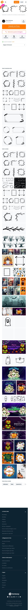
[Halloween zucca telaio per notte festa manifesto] (8, 598)
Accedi (22, 2)
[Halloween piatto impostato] (8, 341)
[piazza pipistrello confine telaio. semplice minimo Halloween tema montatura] (5, 99)
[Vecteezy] (2, 2)
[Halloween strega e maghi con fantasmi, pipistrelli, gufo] (8, 586)
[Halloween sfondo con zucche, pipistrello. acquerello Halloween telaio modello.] (4, 380)
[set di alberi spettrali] (13, 298)
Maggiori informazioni (7, 44)
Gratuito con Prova (14, 26)
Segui (23, 21)
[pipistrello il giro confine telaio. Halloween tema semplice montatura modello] (6, 135)
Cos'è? (13, 41)
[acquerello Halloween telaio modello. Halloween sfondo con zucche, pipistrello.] (9, 380)
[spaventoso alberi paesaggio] (13, 370)
